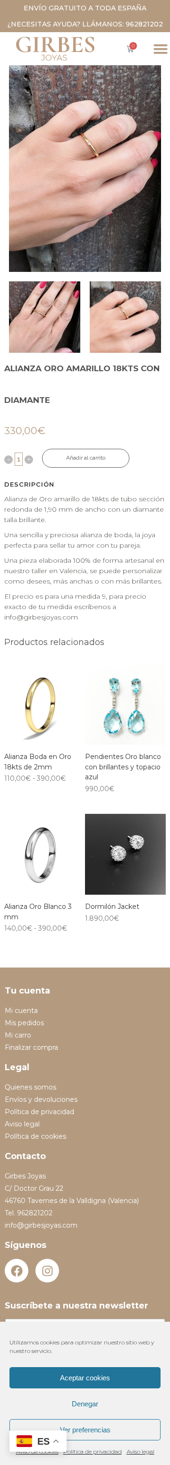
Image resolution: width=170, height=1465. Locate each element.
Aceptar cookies (85, 1378)
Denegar (85, 1404)
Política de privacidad (92, 1451)
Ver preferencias (85, 1430)
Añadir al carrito (85, 457)
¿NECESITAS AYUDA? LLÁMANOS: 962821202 (85, 24)
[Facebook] (16, 1270)
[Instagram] (47, 1270)
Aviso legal (140, 1451)
